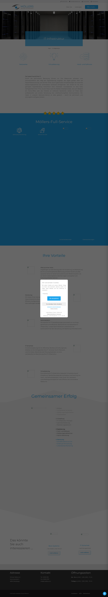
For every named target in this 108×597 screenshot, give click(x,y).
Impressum (59, 314)
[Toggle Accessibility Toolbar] (105, 594)
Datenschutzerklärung (51, 314)
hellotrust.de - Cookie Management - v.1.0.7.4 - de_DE (54, 315)
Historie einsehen (54, 308)
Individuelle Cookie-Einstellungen (54, 306)
